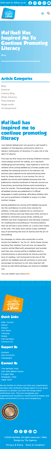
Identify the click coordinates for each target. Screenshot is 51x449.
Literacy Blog (7, 93)
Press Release (8, 101)
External (5, 90)
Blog (3, 55)
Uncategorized (8, 108)
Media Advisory (9, 97)
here (28, 274)
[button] (42, 13)
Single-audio (7, 105)
